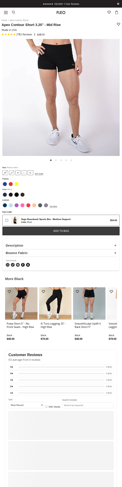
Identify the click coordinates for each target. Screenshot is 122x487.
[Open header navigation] (6, 12)
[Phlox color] (22, 205)
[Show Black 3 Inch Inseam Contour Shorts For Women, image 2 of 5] (56, 160)
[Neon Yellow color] (16, 184)
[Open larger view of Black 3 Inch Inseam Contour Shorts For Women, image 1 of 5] (61, 97)
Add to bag (61, 231)
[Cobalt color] (4, 184)
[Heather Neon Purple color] (16, 205)
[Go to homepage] (61, 12)
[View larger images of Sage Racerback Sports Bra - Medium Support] (15, 220)
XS (5, 173)
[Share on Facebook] (23, 265)
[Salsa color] (10, 184)
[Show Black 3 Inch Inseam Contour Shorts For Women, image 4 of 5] (66, 160)
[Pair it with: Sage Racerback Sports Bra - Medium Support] (7, 220)
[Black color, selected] (16, 194)
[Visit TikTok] (13, 265)
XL (30, 173)
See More (53, 206)
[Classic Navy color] (4, 194)
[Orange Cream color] (34, 205)
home (4, 20)
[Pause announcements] (118, 3)
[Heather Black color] (10, 194)
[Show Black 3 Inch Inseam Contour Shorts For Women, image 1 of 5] (51, 160)
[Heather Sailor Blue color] (4, 205)
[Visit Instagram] (8, 265)
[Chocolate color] (22, 194)
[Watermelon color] (28, 205)
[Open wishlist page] (109, 12)
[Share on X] (28, 265)
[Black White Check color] (46, 205)
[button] (17, 34)
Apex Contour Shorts (19, 20)
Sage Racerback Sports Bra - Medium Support (46, 219)
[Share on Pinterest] (18, 265)
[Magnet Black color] (40, 205)
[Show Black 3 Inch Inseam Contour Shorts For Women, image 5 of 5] (71, 160)
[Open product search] (14, 12)
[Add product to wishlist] (118, 24)
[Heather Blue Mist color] (10, 205)
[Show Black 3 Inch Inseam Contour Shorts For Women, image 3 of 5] (61, 160)
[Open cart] (116, 12)
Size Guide (39, 174)
